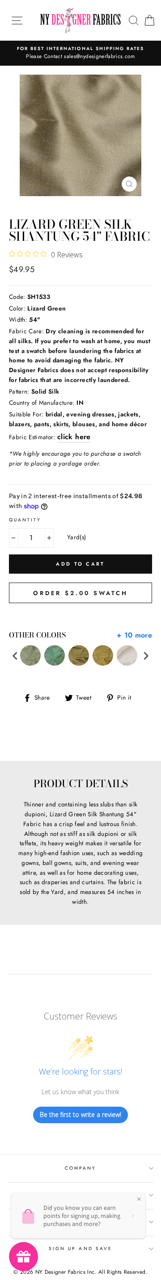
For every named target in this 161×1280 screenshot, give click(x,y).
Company (80, 1168)
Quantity (25, 519)
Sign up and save (80, 1248)
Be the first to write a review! (80, 1114)
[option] (80, 53)
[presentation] (15, 656)
